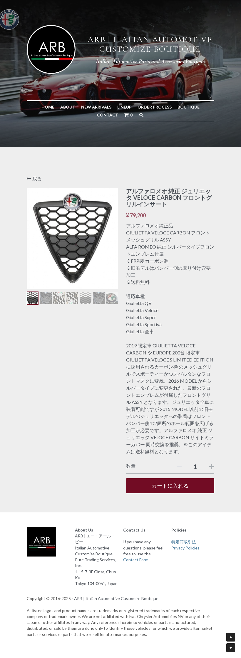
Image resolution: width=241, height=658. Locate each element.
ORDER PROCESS (155, 106)
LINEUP (124, 106)
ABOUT (67, 106)
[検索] (141, 115)
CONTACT (107, 114)
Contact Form (135, 559)
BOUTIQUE (189, 106)
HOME (47, 106)
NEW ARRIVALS (96, 106)
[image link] (51, 48)
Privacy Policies (185, 547)
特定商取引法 (183, 541)
